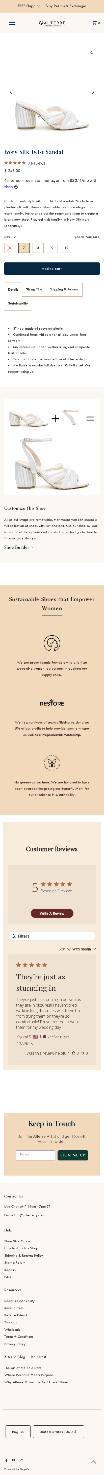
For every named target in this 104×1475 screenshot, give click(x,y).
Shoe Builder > (18, 547)
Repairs (10, 1270)
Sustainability (18, 303)
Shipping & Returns (64, 289)
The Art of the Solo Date (23, 1368)
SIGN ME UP (73, 1155)
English (18, 1432)
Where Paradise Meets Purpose (28, 1375)
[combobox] (77, 949)
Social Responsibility (19, 1301)
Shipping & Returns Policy (23, 1255)
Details (13, 289)
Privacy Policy (15, 1344)
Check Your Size (87, 237)
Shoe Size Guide (17, 1241)
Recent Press (13, 1308)
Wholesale (12, 1329)
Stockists (10, 1322)
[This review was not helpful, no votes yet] (82, 1053)
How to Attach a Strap (21, 1248)
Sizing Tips (34, 289)
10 (66, 248)
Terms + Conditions (18, 1337)
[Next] (92, 92)
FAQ (7, 1277)
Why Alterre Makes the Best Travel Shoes (36, 1382)
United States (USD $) (59, 1432)
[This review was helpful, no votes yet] (73, 1053)
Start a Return (14, 1262)
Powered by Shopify (16, 1469)
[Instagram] (20, 1461)
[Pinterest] (13, 1461)
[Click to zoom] (91, 53)
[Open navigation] (13, 22)
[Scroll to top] (93, 1461)
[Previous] (11, 92)
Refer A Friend (15, 1315)
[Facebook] (6, 1461)
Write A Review (52, 913)
